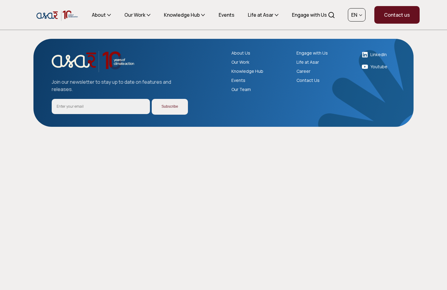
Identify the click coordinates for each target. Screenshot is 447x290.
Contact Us (308, 80)
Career (303, 71)
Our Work (134, 15)
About (99, 15)
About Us (240, 53)
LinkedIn (378, 54)
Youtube (378, 66)
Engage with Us (309, 15)
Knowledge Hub (182, 15)
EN (354, 15)
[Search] (331, 15)
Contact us (397, 15)
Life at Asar (260, 15)
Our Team (241, 89)
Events (226, 15)
